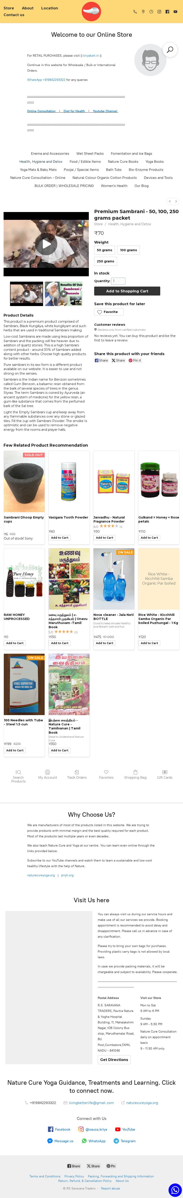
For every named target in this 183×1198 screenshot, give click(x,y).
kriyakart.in (91, 56)
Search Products (18, 779)
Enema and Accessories (50, 153)
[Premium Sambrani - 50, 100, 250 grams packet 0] (26, 294)
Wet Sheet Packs (90, 153)
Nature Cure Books (123, 161)
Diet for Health (74, 111)
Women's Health (114, 186)
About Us (122, 1181)
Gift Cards (164, 778)
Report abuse (110, 1188)
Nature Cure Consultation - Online (37, 178)
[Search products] (170, 50)
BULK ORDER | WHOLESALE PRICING (64, 186)
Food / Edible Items (85, 161)
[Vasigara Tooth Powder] (69, 481)
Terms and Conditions (44, 1176)
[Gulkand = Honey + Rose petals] (158, 481)
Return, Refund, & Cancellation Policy (85, 1181)
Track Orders (77, 778)
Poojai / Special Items (81, 169)
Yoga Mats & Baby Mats (38, 169)
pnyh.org (67, 875)
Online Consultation (41, 111)
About (27, 8)
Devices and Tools (158, 178)
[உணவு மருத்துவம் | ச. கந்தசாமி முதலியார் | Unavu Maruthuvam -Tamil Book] (69, 579)
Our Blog (142, 186)
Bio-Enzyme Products (146, 169)
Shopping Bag (135, 778)
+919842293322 (54, 80)
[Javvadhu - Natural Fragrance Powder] (114, 481)
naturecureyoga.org (41, 875)
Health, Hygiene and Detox (40, 161)
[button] (109, 311)
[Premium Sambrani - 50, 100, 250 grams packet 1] (63, 294)
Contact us (14, 15)
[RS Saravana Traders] (91, 11)
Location (49, 8)
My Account (47, 778)
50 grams (104, 250)
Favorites (106, 778)
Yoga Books (155, 161)
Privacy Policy (74, 1176)
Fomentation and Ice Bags (131, 153)
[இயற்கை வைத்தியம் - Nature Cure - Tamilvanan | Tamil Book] (69, 684)
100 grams (128, 250)
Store (9, 8)
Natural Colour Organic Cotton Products (105, 178)
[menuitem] (170, 201)
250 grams (105, 261)
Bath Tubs (114, 169)
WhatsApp (34, 80)
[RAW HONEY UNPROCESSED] (24, 579)
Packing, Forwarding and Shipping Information (121, 1176)
